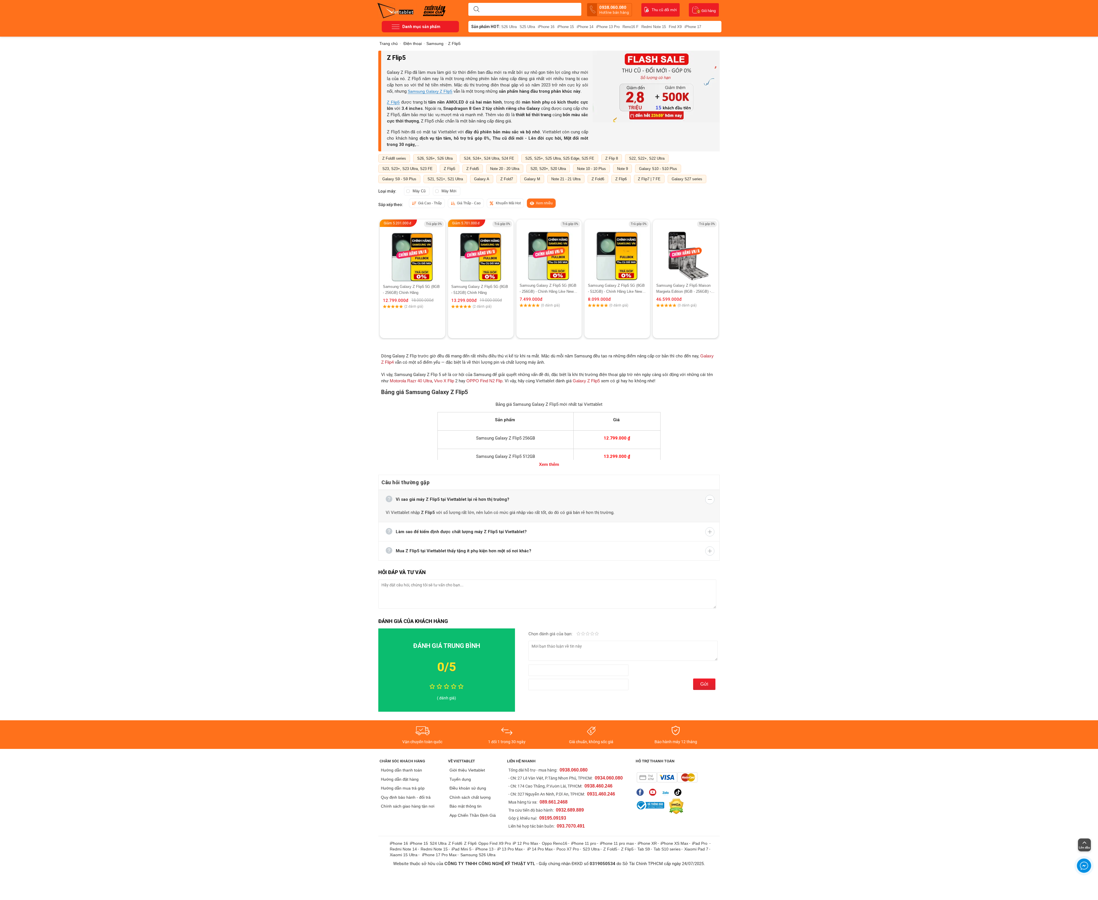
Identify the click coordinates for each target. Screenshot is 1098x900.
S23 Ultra (591, 849)
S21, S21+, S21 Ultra (445, 179)
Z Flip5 (393, 102)
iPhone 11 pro (583, 843)
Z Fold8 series (394, 158)
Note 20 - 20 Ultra (504, 169)
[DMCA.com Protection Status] (674, 806)
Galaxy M (532, 179)
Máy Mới (448, 191)
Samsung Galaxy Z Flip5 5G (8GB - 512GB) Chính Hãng (479, 289)
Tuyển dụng (460, 779)
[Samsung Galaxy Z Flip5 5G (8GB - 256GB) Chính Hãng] (412, 251)
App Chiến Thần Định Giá (472, 815)
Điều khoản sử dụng (467, 788)
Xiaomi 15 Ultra (403, 854)
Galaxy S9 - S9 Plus (399, 179)
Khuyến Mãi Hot (508, 203)
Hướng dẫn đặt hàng (400, 779)
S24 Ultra (438, 843)
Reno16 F (630, 27)
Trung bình (588, 634)
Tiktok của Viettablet (679, 792)
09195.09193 (552, 818)
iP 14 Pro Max (540, 849)
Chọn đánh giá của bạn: (551, 633)
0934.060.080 (609, 778)
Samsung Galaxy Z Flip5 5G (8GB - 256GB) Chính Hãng (411, 289)
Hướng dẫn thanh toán (401, 770)
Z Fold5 (472, 169)
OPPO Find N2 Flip (484, 380)
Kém (578, 634)
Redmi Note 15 (653, 27)
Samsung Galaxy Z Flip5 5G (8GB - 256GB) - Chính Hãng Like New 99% (548, 288)
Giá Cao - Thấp (430, 203)
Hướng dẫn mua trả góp (403, 788)
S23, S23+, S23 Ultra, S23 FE (407, 169)
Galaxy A (481, 179)
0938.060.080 (614, 10)
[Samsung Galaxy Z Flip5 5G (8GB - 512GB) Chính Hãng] (480, 251)
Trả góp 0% (434, 224)
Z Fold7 (506, 179)
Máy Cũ (419, 191)
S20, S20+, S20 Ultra (548, 169)
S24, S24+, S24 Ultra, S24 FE (489, 158)
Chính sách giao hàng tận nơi (407, 806)
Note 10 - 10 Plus (591, 169)
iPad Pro (700, 843)
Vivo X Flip (444, 380)
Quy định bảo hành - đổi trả (406, 797)
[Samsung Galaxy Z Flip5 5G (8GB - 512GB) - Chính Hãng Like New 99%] (617, 251)
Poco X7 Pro (567, 849)
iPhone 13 (484, 849)
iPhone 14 (585, 27)
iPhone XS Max (674, 843)
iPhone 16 (546, 27)
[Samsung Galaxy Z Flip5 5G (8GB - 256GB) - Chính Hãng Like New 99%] (549, 251)
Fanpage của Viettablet (641, 792)
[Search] (476, 9)
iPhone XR (647, 843)
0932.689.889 (570, 810)
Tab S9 (643, 849)
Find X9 (675, 27)
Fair (583, 634)
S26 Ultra (509, 27)
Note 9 (622, 169)
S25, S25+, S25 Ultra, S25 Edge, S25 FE (559, 158)
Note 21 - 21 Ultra (565, 179)
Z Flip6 (621, 179)
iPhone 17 (693, 27)
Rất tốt (592, 634)
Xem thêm (549, 464)
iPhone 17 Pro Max (439, 854)
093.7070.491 (571, 826)
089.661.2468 (554, 802)
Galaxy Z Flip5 (586, 380)
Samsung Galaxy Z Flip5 (430, 91)
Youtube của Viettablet (654, 792)
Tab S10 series (667, 849)
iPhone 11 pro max (617, 843)
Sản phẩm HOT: (485, 26)
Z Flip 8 (611, 158)
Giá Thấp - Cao (469, 203)
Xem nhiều (544, 203)
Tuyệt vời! (597, 634)
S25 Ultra (527, 27)
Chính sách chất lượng (470, 797)
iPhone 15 (565, 27)
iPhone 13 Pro (608, 27)
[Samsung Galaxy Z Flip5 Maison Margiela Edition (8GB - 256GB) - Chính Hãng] (685, 251)
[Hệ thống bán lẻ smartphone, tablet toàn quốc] (397, 10)
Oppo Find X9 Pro (494, 843)
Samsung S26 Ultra (478, 854)
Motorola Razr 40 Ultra (411, 380)
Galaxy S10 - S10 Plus (658, 169)
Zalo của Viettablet (667, 792)
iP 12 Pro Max (525, 843)
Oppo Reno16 (554, 843)
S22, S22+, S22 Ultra (647, 158)
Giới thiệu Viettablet (467, 770)
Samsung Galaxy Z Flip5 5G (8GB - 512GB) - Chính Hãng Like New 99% (616, 288)
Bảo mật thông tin (465, 806)
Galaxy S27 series (687, 179)
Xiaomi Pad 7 (696, 849)
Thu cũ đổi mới (664, 10)
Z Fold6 (598, 179)
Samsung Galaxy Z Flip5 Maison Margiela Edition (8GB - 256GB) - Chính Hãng (683, 288)
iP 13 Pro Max (510, 849)
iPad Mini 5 (461, 849)
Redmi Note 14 (403, 849)
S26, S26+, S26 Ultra (435, 158)
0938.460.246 (598, 786)
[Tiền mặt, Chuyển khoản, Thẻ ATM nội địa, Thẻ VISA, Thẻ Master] (667, 777)
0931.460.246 (601, 794)
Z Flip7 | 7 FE (649, 179)
